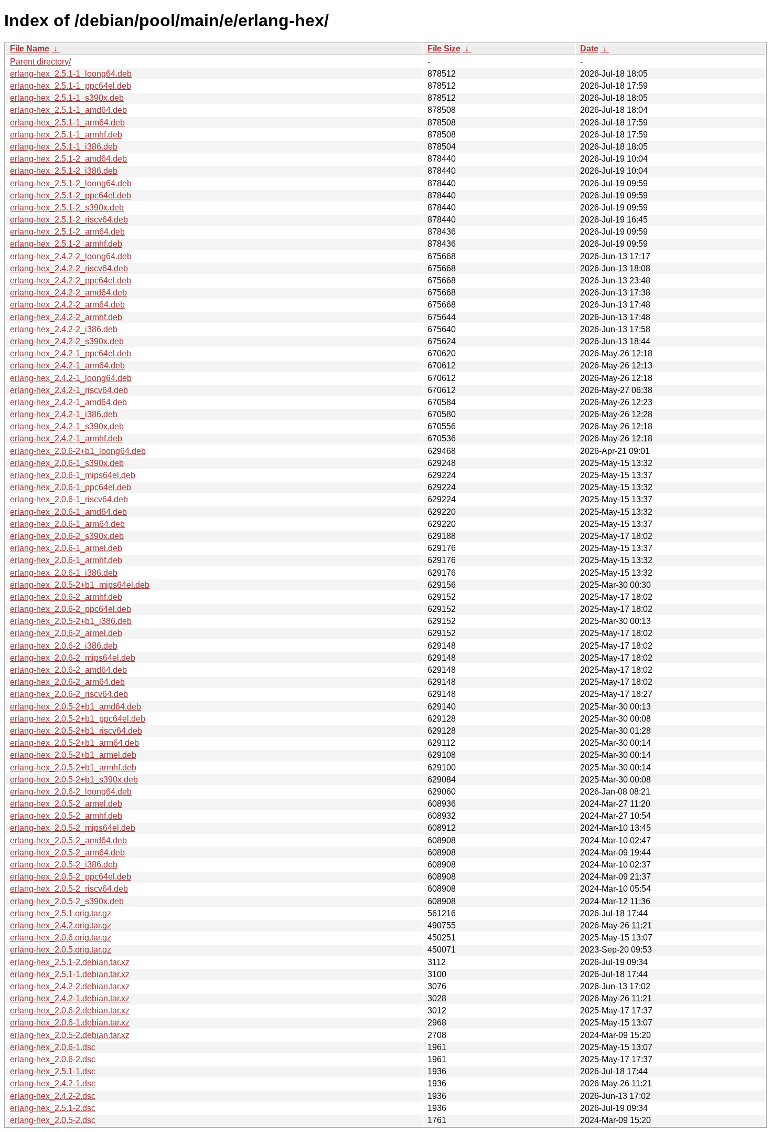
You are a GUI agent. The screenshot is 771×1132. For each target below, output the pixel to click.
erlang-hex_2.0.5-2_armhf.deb (66, 815)
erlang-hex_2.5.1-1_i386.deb (63, 146)
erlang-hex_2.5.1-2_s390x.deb (67, 207)
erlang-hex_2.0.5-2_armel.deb (66, 803)
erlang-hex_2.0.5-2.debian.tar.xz (70, 1035)
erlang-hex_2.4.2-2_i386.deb (63, 329)
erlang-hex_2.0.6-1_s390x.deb (67, 463)
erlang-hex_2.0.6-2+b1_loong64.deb (78, 451)
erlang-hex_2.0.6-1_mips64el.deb (72, 475)
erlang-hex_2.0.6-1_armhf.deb (66, 560)
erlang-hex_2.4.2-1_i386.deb (63, 414)
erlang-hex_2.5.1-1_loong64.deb (71, 73)
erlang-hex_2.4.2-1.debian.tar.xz (70, 998)
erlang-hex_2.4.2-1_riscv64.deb (69, 390)
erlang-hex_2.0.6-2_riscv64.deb (69, 694)
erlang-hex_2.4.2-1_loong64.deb (71, 378)
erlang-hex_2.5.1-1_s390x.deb (67, 97)
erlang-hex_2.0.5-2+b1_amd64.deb (75, 706)
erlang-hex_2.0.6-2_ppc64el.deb (70, 609)
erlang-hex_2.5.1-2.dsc (52, 1108)
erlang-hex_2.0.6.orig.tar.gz (60, 937)
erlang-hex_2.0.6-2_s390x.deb (67, 536)
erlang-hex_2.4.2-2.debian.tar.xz (70, 986)
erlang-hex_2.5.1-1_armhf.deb (66, 134)
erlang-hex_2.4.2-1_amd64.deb (68, 402)
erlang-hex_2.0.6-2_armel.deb (66, 633)
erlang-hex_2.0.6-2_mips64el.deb (72, 657)
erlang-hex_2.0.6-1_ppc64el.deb (70, 487)
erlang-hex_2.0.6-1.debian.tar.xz (70, 1022)
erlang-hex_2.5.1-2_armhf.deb (66, 243)
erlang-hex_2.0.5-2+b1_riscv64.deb (76, 730)
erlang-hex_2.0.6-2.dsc (52, 1059)
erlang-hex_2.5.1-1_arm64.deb (67, 122)
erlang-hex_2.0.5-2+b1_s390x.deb (74, 779)
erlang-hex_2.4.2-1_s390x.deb (67, 426)
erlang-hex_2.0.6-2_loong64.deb (71, 791)
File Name (29, 48)
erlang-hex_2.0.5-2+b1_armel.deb (73, 754)
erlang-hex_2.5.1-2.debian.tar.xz (70, 962)
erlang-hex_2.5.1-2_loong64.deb (71, 183)
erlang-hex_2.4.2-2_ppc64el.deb (70, 280)
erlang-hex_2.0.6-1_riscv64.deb (69, 499)
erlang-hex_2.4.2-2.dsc (52, 1096)
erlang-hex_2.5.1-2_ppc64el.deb (70, 195)
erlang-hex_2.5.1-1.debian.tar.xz (70, 974)
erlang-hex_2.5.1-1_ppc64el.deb (70, 85)
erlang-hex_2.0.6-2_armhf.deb (66, 597)
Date (589, 48)
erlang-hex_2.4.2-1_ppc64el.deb (70, 353)
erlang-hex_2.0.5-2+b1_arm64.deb (74, 742)
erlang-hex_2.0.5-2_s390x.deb (67, 901)
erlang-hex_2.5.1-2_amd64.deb (68, 158)
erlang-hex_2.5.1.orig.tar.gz (60, 913)
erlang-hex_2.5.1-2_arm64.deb (67, 231)
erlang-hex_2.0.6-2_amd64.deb (68, 669)
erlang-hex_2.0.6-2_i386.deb (63, 645)
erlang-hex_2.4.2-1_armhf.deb (66, 438)
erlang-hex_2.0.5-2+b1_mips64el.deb (79, 584)
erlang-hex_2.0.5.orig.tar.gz (60, 949)
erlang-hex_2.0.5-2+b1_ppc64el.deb (77, 718)
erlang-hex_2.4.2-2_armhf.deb (66, 317)
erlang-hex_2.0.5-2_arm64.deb (67, 852)
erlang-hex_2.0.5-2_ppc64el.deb (70, 876)
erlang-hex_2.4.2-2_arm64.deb (67, 304)
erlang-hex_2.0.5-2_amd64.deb (68, 840)
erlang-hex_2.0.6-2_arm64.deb (67, 682)
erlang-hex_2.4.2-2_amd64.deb (68, 292)
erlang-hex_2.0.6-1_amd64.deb (68, 511)
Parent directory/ (40, 61)
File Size (444, 48)
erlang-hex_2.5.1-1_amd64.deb (68, 109)
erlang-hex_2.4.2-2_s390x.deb (67, 341)
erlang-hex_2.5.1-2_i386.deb (63, 170)
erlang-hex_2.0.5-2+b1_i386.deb (71, 621)
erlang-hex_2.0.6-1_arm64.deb (67, 524)
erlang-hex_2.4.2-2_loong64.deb (71, 256)
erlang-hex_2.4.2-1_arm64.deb (67, 365)
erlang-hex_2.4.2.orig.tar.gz (60, 925)
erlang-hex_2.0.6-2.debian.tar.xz (70, 1010)
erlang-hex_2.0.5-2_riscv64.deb (69, 888)
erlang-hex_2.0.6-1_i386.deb (63, 572)
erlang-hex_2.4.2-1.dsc (52, 1083)
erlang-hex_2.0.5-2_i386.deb (63, 864)
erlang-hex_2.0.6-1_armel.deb (66, 548)
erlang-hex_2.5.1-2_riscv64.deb (69, 219)
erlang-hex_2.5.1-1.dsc (52, 1071)
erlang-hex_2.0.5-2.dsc (52, 1120)
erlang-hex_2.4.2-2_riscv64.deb (69, 268)
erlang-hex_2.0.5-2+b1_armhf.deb (73, 767)
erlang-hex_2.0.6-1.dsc (52, 1047)
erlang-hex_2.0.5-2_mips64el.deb (72, 827)
